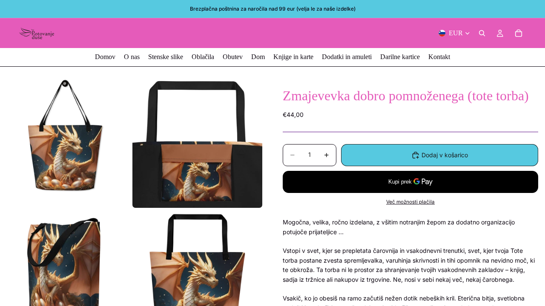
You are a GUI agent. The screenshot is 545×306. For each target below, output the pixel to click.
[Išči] (482, 33)
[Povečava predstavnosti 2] (197, 143)
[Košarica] (518, 33)
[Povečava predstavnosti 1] (65, 143)
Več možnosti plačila (410, 202)
